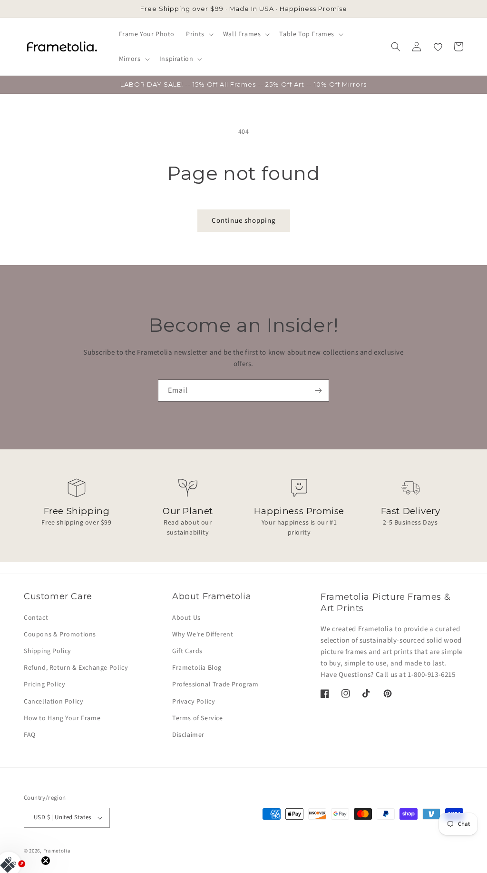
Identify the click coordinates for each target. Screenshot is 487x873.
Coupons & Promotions (60, 634)
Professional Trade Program (215, 684)
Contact (36, 618)
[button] (198, 34)
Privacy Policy (193, 701)
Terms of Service (197, 718)
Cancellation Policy (53, 701)
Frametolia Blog (197, 668)
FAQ (30, 735)
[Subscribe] (318, 390)
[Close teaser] (45, 860)
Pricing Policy (44, 684)
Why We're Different (202, 634)
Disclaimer (188, 735)
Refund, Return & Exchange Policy (76, 668)
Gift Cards (187, 651)
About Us (186, 618)
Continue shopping (244, 221)
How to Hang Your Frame (62, 718)
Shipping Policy (47, 651)
